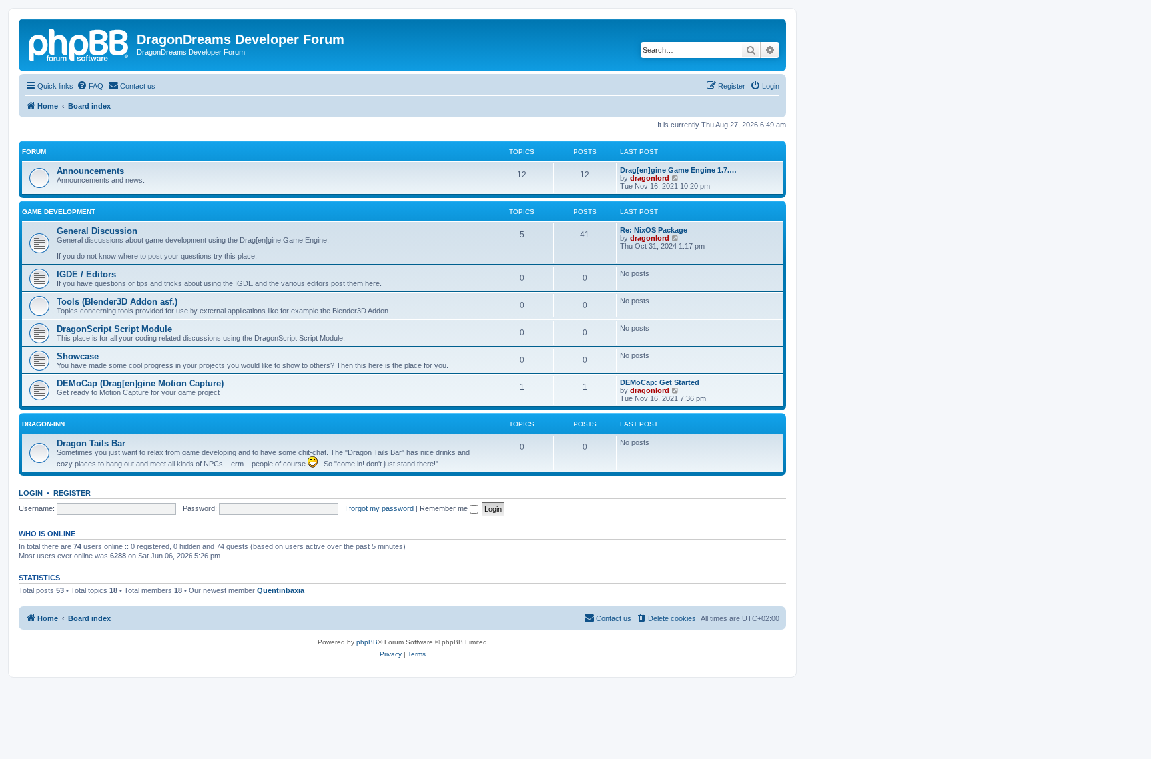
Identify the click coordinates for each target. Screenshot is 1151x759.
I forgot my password (379, 508)
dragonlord (649, 178)
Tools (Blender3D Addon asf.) (117, 302)
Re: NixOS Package (653, 230)
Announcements (90, 171)
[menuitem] (90, 86)
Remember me (445, 508)
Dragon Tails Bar (91, 443)
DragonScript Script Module (114, 329)
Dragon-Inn (43, 424)
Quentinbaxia (280, 590)
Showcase (78, 356)
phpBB (367, 642)
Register (72, 493)
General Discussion (97, 231)
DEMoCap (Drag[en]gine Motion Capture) (140, 383)
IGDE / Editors (86, 274)
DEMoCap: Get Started (659, 382)
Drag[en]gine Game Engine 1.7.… (678, 170)
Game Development (58, 211)
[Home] (79, 43)
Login (31, 493)
